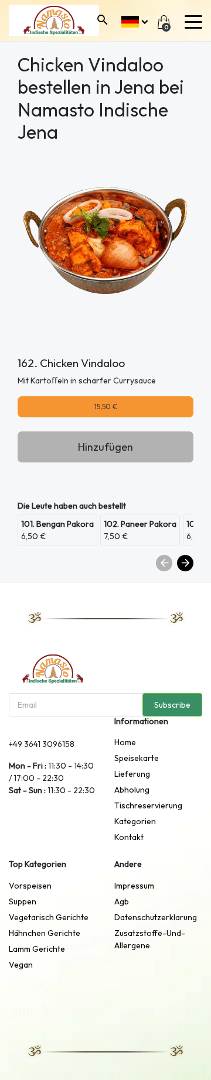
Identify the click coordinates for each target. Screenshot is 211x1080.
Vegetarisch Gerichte (49, 917)
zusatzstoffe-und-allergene (149, 939)
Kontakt (129, 837)
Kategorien (135, 821)
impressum (134, 885)
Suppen (22, 901)
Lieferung (132, 774)
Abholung (131, 789)
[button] (134, 20)
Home (125, 742)
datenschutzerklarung (155, 917)
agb (121, 901)
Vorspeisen (30, 885)
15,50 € (105, 406)
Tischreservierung (148, 805)
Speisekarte (136, 758)
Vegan (21, 964)
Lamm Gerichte (37, 949)
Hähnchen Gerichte (44, 933)
